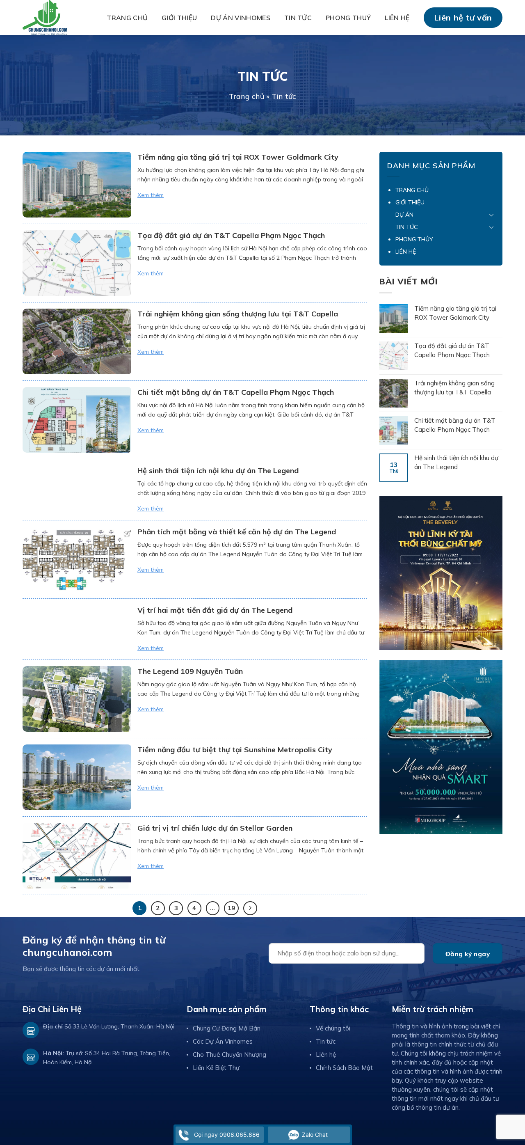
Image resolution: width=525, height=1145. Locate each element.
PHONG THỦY (414, 239)
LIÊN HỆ (397, 18)
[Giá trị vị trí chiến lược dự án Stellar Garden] (77, 856)
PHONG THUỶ (348, 18)
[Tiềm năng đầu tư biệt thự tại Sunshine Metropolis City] (77, 777)
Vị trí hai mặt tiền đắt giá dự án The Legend (214, 610)
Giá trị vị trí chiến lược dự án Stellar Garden (214, 828)
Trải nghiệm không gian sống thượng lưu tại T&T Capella (237, 313)
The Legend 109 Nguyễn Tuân (190, 671)
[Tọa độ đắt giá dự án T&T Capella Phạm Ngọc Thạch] (77, 263)
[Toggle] (491, 215)
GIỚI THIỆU (179, 18)
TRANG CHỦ (127, 18)
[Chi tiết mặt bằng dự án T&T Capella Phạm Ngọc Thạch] (77, 420)
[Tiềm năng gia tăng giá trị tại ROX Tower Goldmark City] (77, 185)
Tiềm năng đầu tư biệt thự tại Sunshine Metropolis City (234, 749)
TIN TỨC (298, 18)
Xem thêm (150, 195)
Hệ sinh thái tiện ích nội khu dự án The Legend (218, 470)
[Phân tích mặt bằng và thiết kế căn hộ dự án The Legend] (77, 559)
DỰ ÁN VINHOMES (240, 18)
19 (231, 908)
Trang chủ (246, 96)
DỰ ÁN (404, 214)
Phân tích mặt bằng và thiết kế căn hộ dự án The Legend (236, 531)
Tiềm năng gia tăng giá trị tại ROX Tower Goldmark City (237, 157)
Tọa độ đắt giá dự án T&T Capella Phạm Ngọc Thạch (231, 235)
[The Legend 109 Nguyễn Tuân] (77, 699)
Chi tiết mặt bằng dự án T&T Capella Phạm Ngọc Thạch (235, 392)
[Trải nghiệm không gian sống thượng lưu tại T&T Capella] (77, 341)
